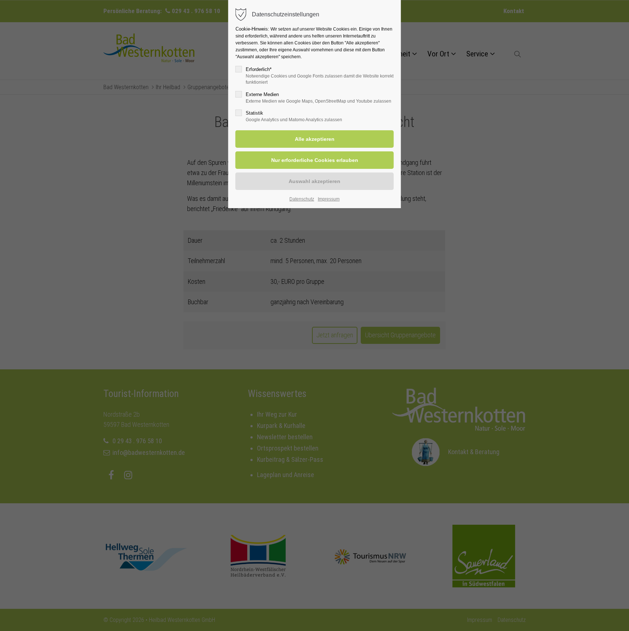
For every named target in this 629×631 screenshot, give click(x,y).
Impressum (329, 199)
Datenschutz (301, 199)
